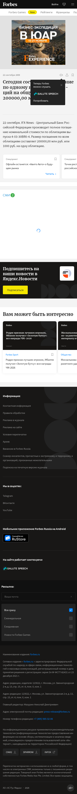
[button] (73, 4)
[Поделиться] (67, 75)
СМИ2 (9, 752)
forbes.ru (35, 654)
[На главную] (10, 4)
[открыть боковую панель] (64, 4)
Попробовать (40, 100)
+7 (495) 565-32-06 (43, 718)
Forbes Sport (12, 354)
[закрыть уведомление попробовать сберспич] (61, 85)
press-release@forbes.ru (57, 711)
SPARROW (28, 752)
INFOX (48, 752)
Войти (55, 4)
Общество (66, 354)
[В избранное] (73, 75)
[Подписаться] (71, 596)
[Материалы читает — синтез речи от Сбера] (61, 75)
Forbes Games (22, 12)
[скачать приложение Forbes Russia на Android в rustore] (16, 538)
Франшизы (63, 12)
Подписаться (15, 290)
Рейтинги (46, 12)
